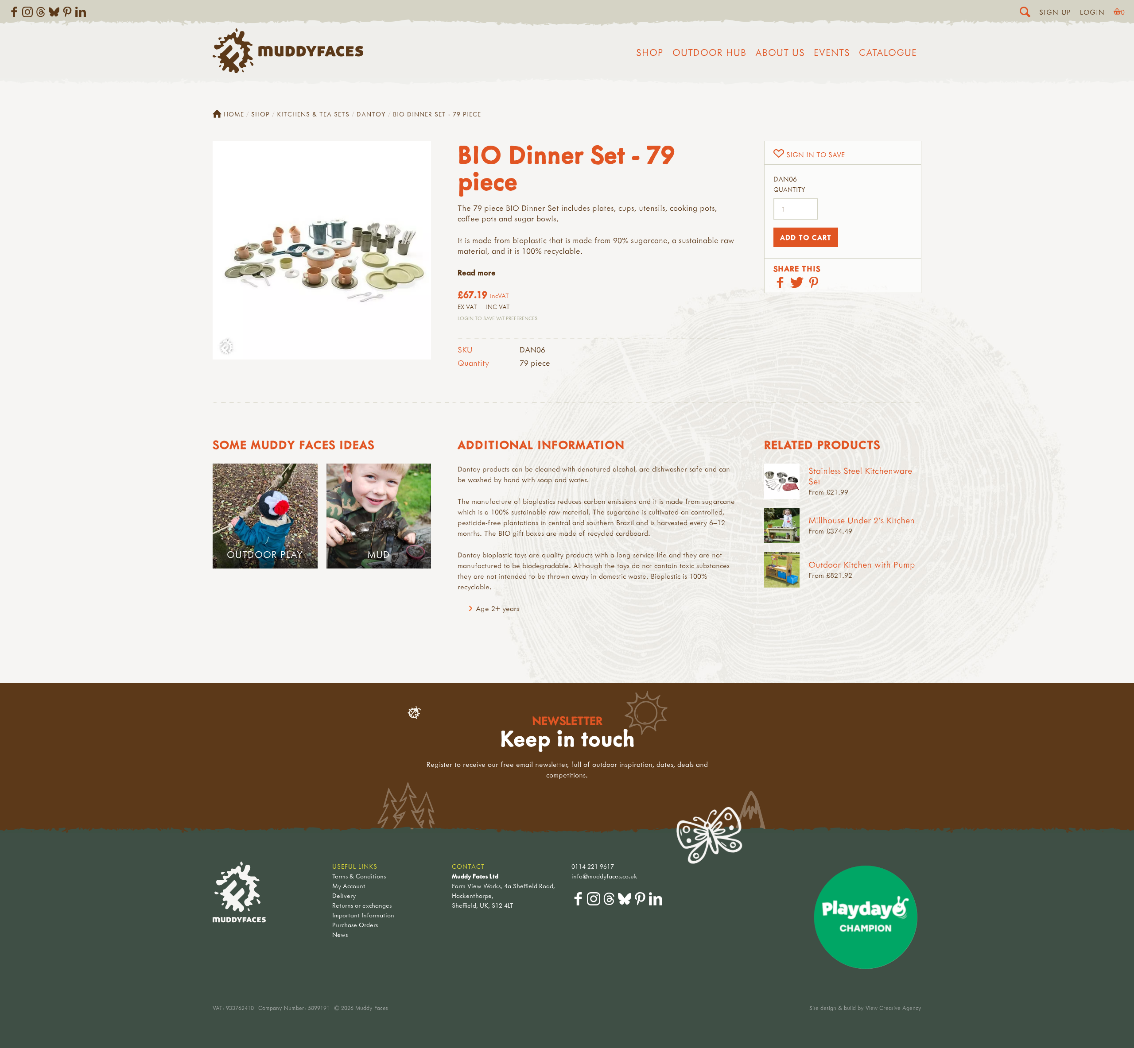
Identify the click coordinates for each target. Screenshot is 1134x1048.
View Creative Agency (893, 1007)
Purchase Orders (355, 924)
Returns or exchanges (362, 905)
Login (1092, 12)
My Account (348, 886)
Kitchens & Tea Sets (313, 114)
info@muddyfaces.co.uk (604, 876)
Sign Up (1055, 12)
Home (234, 114)
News (340, 934)
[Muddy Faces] (288, 70)
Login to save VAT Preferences (497, 318)
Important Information (363, 915)
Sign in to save (815, 154)
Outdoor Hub (709, 52)
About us (780, 52)
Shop (650, 52)
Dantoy (371, 114)
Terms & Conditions (359, 876)
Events (832, 52)
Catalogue (888, 52)
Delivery (344, 895)
